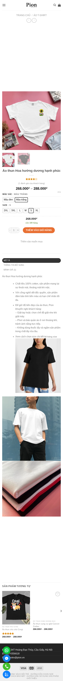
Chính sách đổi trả (19, 674)
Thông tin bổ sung (14, 265)
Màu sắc (7, 194)
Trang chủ (23, 15)
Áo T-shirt (40, 15)
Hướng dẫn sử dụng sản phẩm (43, 676)
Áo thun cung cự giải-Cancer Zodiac (46, 630)
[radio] (8, 200)
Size (4, 205)
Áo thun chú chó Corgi (12, 629)
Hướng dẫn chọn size (42, 674)
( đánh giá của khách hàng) (31, 183)
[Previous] (7, 121)
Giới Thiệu (32, 678)
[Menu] (4, 5)
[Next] (56, 121)
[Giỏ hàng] (59, 5)
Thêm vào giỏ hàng (39, 230)
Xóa (59, 192)
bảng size (52, 336)
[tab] (31, 260)
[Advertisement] (31, 56)
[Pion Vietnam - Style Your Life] (31, 5)
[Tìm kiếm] (54, 5)
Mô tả (7, 260)
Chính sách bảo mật (14, 676)
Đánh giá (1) (10, 270)
